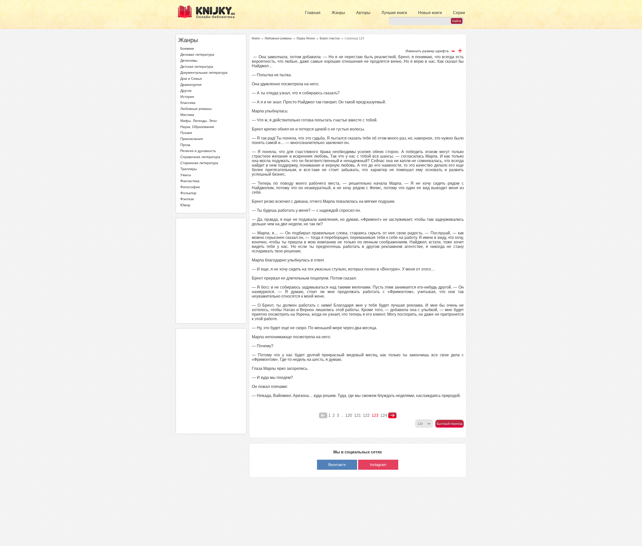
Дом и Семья (191, 79)
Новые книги (430, 13)
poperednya (323, 416)
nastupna (392, 416)
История (187, 97)
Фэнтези (187, 199)
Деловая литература (197, 54)
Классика (187, 103)
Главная (312, 13)
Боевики (187, 48)
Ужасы (185, 175)
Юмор (185, 205)
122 (366, 415)
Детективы (188, 60)
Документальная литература (203, 73)
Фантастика (189, 181)
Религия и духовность (198, 151)
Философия (190, 187)
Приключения (191, 139)
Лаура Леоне (305, 38)
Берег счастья (330, 38)
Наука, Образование (197, 127)
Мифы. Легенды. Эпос (198, 121)
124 (383, 415)
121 (357, 415)
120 (348, 415)
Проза (185, 145)
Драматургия (191, 85)
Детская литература (196, 66)
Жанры (338, 13)
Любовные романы (196, 109)
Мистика (187, 115)
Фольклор (188, 193)
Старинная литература (199, 163)
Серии (459, 13)
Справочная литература (200, 157)
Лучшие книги (394, 13)
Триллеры (188, 169)
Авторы (363, 13)
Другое (186, 91)
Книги (256, 38)
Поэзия (186, 133)
